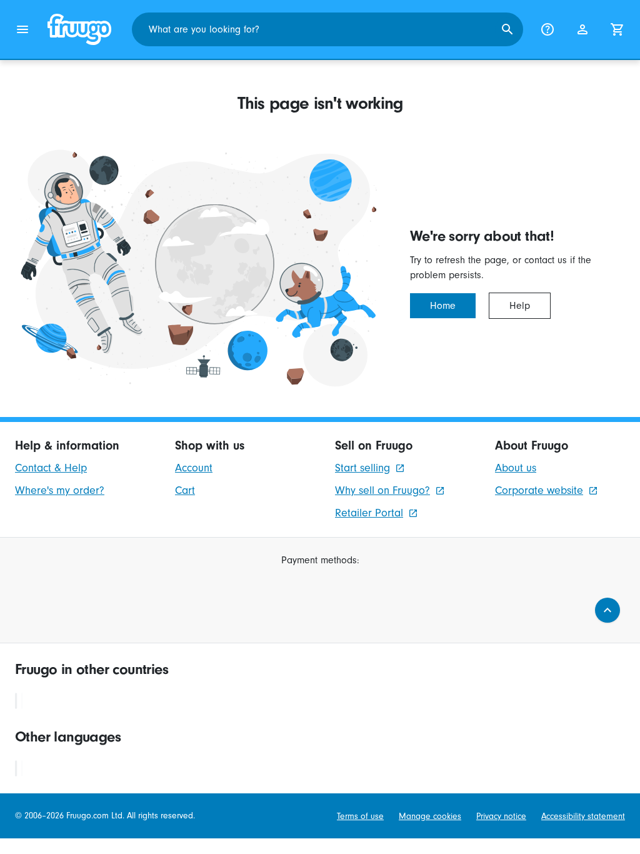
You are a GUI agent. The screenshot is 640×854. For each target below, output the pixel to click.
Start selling (362, 468)
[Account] (582, 29)
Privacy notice (501, 816)
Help (519, 305)
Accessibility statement (583, 816)
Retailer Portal (369, 513)
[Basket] (617, 29)
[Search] (507, 29)
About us (515, 468)
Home (443, 305)
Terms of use (360, 816)
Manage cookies (430, 816)
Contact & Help (51, 468)
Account (193, 468)
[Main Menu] (22, 29)
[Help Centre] (547, 29)
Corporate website (539, 490)
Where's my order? (59, 490)
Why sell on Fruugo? (382, 490)
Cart (185, 490)
